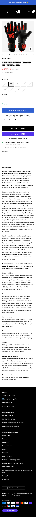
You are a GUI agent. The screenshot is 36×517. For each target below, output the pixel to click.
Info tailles (5, 453)
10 (11, 89)
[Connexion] (29, 12)
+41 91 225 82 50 (9, 395)
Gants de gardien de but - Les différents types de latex (17, 471)
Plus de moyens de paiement (18, 139)
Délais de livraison (7, 446)
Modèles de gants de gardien (11, 460)
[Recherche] (7, 12)
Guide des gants (7, 456)
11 (24, 89)
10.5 (18, 89)
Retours (4, 449)
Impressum (5, 479)
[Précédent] (3, 54)
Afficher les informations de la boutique (15, 147)
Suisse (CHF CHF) (8, 488)
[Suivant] (33, 54)
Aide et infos (6, 435)
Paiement (5, 439)
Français (19, 488)
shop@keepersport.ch (11, 399)
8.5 (24, 84)
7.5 (11, 84)
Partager (5, 151)
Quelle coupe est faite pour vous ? (12, 463)
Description (6, 167)
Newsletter (5, 476)
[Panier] (33, 12)
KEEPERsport (7, 58)
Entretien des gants (8, 467)
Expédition (5, 442)
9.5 (5, 89)
